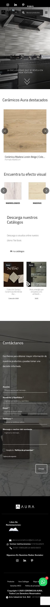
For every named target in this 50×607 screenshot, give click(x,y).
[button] (46, 12)
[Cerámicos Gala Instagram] (8, 4)
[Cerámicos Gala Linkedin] (16, 4)
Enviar (41, 469)
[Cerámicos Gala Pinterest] (24, 4)
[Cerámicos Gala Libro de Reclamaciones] (14, 529)
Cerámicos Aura (25, 100)
